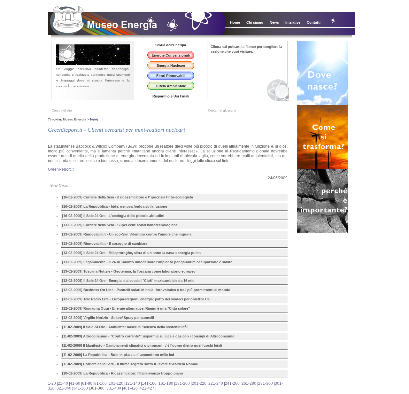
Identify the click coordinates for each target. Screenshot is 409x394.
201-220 (199, 383)
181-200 (182, 383)
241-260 (232, 383)
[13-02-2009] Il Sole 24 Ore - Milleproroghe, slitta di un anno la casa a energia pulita (131, 253)
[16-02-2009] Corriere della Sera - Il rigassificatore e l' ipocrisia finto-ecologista (127, 197)
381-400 (113, 388)
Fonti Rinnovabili (170, 76)
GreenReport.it (60, 169)
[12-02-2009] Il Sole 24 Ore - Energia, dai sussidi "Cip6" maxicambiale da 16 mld (128, 280)
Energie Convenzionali (171, 55)
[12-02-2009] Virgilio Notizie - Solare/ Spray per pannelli (108, 318)
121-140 (132, 383)
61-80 (87, 383)
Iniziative (292, 22)
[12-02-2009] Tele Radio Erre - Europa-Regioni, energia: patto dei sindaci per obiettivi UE (136, 299)
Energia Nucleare (171, 65)
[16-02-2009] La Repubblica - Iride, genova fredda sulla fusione (114, 206)
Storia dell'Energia (170, 45)
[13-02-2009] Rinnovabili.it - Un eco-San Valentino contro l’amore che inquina (126, 234)
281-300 (265, 383)
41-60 (75, 383)
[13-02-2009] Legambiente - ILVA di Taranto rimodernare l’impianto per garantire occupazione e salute (147, 262)
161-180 (165, 383)
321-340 (64, 388)
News (274, 22)
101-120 (116, 383)
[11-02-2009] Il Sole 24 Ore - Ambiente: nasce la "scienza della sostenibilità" (125, 327)
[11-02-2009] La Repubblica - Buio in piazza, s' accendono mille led (118, 355)
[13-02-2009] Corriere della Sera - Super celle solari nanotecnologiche (120, 225)
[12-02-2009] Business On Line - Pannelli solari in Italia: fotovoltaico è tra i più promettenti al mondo (146, 290)
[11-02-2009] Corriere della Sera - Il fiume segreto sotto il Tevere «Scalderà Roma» (130, 364)
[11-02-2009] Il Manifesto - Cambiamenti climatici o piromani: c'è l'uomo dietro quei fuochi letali (142, 345)
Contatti (313, 22)
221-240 (215, 383)
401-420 (130, 388)
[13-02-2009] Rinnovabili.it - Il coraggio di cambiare (104, 243)
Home (235, 22)
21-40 (63, 383)
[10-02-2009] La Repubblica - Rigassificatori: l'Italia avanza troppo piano (122, 373)
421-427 (147, 388)
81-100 (100, 383)
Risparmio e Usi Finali (170, 96)
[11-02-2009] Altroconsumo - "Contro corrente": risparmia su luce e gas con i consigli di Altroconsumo (148, 336)
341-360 (80, 388)
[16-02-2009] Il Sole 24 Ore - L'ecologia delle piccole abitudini (113, 216)
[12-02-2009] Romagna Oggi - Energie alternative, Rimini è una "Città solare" (126, 308)
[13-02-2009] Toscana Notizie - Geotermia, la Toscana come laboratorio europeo (129, 271)
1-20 (52, 383)
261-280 (249, 383)
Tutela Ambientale (171, 86)
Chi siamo (254, 22)
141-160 (149, 383)
